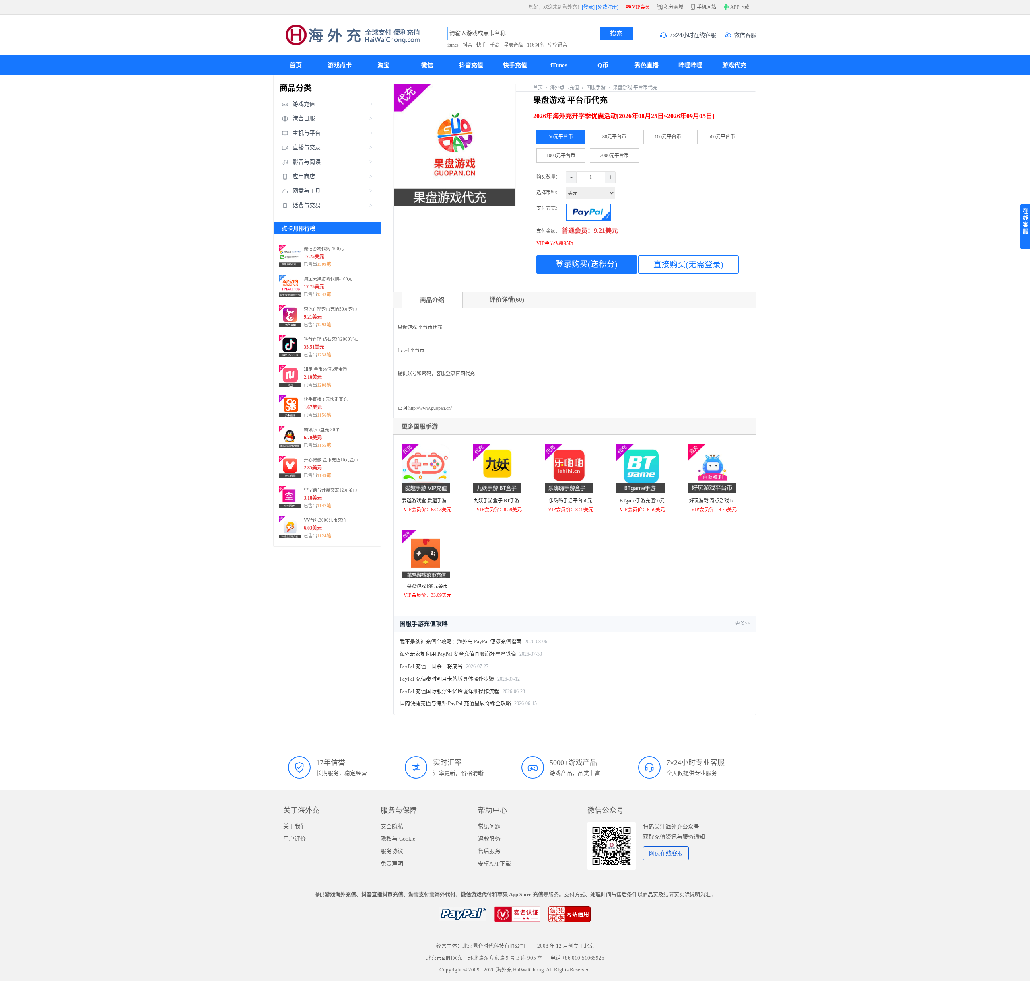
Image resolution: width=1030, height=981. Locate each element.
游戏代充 (734, 65)
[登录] (588, 7)
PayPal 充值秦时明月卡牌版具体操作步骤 (447, 679)
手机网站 (703, 7)
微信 (427, 65)
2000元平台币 (614, 155)
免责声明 (392, 864)
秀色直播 (646, 65)
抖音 (467, 45)
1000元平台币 (560, 155)
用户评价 (294, 839)
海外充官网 (347, 35)
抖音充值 (471, 65)
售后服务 (489, 851)
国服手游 (596, 87)
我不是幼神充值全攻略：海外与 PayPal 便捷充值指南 (460, 641)
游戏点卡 (340, 65)
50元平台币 (561, 137)
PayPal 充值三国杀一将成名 (431, 666)
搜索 (616, 33)
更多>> (742, 623)
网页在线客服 (666, 853)
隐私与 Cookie (398, 839)
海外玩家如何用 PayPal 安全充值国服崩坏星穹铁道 (458, 654)
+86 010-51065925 (583, 958)
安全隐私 (392, 826)
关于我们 (294, 826)
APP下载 (739, 7)
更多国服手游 (420, 426)
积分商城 (670, 7)
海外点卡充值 (564, 87)
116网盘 (535, 45)
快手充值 (515, 65)
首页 (296, 65)
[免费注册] (607, 7)
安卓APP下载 (494, 864)
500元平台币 (722, 137)
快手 (481, 45)
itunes (453, 45)
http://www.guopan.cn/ (430, 408)
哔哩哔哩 (690, 65)
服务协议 (392, 851)
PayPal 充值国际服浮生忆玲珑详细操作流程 (449, 691)
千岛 (495, 45)
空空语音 (557, 45)
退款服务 (489, 839)
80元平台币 (614, 137)
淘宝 (383, 65)
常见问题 (489, 826)
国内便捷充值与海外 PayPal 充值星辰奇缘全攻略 (455, 703)
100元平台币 (668, 137)
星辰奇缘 (513, 45)
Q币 (602, 65)
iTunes (558, 65)
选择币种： (549, 192)
